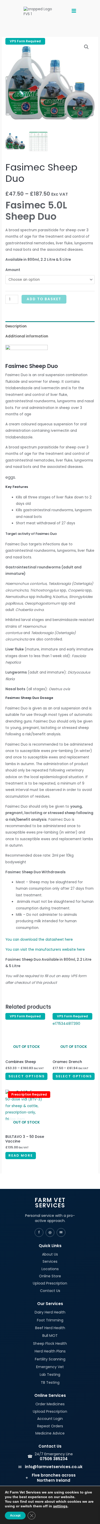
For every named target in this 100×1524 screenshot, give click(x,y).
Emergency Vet (50, 1366)
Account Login (50, 1418)
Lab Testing (50, 1374)
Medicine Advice (50, 1433)
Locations (50, 1268)
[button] (86, 47)
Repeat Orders (50, 1426)
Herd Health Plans (50, 1351)
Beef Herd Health (50, 1327)
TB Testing (50, 1382)
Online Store (50, 1276)
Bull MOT (50, 1335)
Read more (20, 1155)
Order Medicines (50, 1404)
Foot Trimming (50, 1320)
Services (50, 1261)
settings (60, 1506)
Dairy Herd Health (50, 1312)
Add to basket (44, 299)
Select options (26, 1076)
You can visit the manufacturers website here (45, 949)
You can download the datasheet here (39, 939)
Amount (12, 269)
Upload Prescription (50, 1283)
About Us (50, 1254)
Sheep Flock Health (50, 1343)
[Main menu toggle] (74, 11)
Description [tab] (16, 326)
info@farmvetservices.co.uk (54, 1466)
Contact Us (50, 1290)
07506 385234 (54, 1458)
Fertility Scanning (50, 1359)
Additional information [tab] (26, 336)
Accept (15, 1515)
